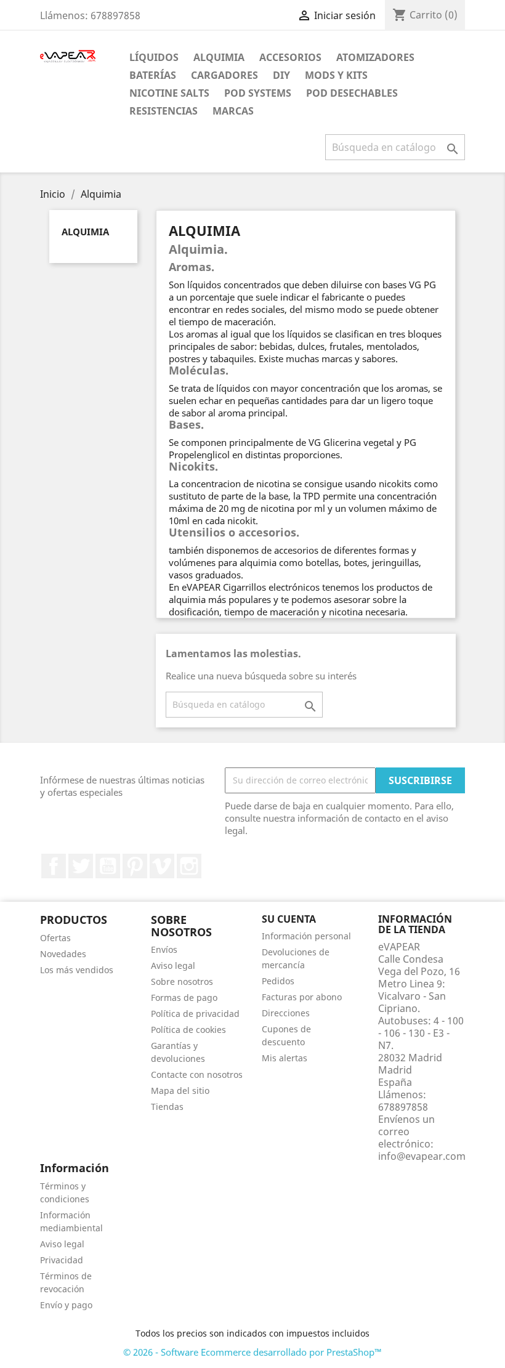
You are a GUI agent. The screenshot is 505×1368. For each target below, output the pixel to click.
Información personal (306, 936)
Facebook (53, 866)
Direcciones (286, 1013)
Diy (281, 75)
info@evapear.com (422, 1156)
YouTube (107, 866)
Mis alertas (284, 1058)
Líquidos (154, 57)
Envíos (164, 949)
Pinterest (135, 866)
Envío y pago (66, 1305)
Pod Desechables (352, 93)
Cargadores (224, 75)
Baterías (152, 75)
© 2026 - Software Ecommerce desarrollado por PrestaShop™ (252, 1352)
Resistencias (163, 111)
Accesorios (290, 57)
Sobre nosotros (182, 981)
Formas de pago (184, 997)
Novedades (63, 954)
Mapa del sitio (180, 1090)
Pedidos (278, 981)
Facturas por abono (302, 997)
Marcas (233, 111)
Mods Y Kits (336, 75)
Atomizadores (375, 57)
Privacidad (61, 1260)
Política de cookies (188, 1029)
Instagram (189, 866)
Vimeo (162, 866)
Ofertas (55, 938)
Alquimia (218, 57)
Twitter (80, 866)
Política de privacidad (195, 1013)
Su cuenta (289, 919)
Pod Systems (257, 93)
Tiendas (167, 1106)
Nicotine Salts (169, 93)
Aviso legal (173, 965)
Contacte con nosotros (197, 1074)
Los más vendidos (76, 970)
